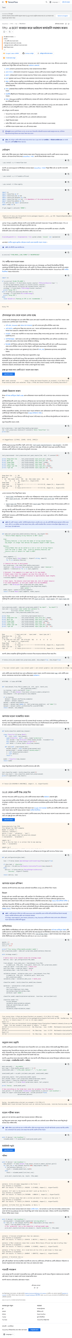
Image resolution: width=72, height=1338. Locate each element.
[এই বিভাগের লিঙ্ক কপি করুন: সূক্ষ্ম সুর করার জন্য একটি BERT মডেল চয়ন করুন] (40, 370)
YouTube (4, 1319)
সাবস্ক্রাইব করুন (34, 1330)
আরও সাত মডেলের (26, 325)
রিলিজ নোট (40, 1311)
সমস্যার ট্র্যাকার (41, 1308)
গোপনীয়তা (11, 1326)
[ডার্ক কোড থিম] (65, 160)
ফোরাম (4, 1311)
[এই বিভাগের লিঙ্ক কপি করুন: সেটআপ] (11, 150)
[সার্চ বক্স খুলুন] (46, 2)
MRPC (8, 75)
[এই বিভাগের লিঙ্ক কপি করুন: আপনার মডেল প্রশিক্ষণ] (24, 884)
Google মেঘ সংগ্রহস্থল (40, 808)
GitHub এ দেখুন (29, 53)
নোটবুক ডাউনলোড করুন (46, 53)
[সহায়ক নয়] (68, 24)
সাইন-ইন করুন (66, 2)
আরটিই (8, 94)
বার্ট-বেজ (8, 325)
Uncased (14, 325)
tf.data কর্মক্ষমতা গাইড (35, 413)
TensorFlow (5, 23)
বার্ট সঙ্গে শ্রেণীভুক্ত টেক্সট (59, 930)
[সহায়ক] (66, 24)
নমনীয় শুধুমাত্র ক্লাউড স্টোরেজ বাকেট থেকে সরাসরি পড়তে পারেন (27, 242)
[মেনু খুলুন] (3, 2)
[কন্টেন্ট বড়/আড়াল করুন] (15, 37)
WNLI (7, 99)
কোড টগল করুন (8, 374)
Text (4, 7)
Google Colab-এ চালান (12, 53)
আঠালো (46, 797)
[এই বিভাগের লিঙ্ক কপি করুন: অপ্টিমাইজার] (13, 926)
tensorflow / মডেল (40, 168)
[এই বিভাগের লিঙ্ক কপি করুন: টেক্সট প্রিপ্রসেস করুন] (22, 391)
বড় (43, 349)
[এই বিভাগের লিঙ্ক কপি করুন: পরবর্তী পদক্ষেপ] (18, 1270)
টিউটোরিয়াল (22, 23)
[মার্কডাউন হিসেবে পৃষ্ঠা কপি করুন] (9, 31)
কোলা (7, 69)
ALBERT (8, 334)
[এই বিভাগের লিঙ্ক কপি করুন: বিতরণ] (8, 893)
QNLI (7, 89)
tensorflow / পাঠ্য (28, 156)
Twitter (4, 1317)
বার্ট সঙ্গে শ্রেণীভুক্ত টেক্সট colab (14, 395)
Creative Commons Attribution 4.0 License (35, 1293)
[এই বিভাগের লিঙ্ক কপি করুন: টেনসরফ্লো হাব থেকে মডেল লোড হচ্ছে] (37, 315)
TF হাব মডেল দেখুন (10, 58)
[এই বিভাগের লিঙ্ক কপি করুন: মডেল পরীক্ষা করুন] (21, 1113)
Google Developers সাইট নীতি (32, 1295)
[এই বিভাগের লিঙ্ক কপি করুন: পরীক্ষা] (9, 1156)
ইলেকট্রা (8, 344)
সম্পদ (11, 23)
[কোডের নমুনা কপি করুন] (68, 160)
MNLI (7, 81)
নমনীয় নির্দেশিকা (35, 810)
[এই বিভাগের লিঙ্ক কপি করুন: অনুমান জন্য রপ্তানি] (20, 1043)
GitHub (4, 1314)
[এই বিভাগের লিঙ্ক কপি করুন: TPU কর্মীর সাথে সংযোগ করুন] (26, 262)
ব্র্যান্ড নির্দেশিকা (41, 1317)
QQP (7, 78)
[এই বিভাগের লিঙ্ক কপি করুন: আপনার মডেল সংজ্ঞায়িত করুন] (31, 716)
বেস (40, 349)
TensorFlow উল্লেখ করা (43, 1319)
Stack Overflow (41, 1314)
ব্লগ (3, 1308)
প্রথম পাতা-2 (9, 72)
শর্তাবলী (4, 1326)
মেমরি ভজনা (34, 1209)
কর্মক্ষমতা (36, 675)
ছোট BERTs (9, 328)
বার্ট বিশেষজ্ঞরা (10, 339)
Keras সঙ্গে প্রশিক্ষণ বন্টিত (60, 901)
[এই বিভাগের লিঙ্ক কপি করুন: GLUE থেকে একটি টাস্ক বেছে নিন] (32, 792)
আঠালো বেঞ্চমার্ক (34, 65)
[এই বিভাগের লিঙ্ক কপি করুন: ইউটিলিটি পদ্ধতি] (16, 1146)
